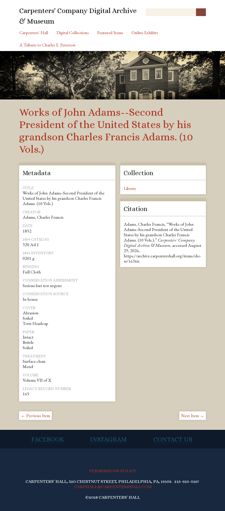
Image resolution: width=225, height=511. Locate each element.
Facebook (47, 439)
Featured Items (110, 32)
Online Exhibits (144, 32)
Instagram (108, 439)
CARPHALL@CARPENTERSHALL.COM (113, 486)
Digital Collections (72, 32)
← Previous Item (35, 415)
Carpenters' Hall (33, 32)
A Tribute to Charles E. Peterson (47, 45)
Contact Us (173, 439)
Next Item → (192, 415)
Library (130, 188)
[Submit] (201, 12)
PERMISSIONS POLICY (112, 470)
